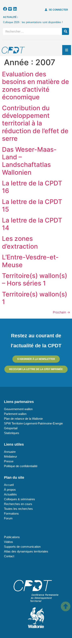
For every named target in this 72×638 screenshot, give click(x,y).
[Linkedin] (15, 9)
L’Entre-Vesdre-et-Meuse (30, 261)
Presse (8, 461)
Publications (12, 537)
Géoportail (10, 428)
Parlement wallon (15, 413)
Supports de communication (22, 546)
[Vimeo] (10, 9)
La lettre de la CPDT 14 (32, 224)
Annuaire (10, 451)
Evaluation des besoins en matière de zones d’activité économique (35, 85)
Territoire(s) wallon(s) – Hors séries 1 (34, 279)
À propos (10, 489)
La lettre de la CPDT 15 (32, 205)
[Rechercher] (65, 31)
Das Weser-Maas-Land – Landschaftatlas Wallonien (29, 161)
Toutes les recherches (18, 508)
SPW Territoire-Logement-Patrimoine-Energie (33, 423)
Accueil (9, 484)
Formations (11, 513)
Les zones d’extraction (20, 242)
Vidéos (8, 541)
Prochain (61, 312)
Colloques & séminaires (19, 499)
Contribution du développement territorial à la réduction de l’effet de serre (35, 123)
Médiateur (10, 456)
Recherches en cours (18, 504)
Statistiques (11, 433)
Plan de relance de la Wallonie (23, 418)
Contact (9, 556)
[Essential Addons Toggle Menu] (66, 50)
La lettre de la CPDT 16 (32, 187)
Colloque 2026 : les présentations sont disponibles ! (33, 22)
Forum (8, 518)
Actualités (10, 494)
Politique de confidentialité (20, 466)
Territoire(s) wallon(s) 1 (34, 298)
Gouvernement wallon (18, 409)
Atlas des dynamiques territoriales (26, 551)
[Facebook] (5, 9)
